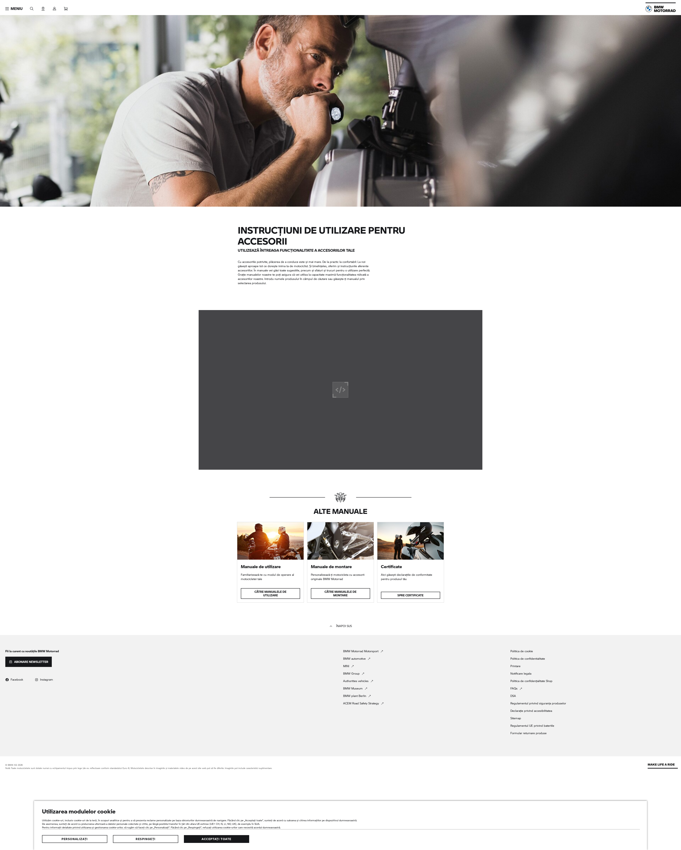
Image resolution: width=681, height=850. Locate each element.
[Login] (54, 7)
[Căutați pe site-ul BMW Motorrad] (32, 7)
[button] (14, 8)
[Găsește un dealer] (43, 7)
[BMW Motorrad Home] (661, 9)
